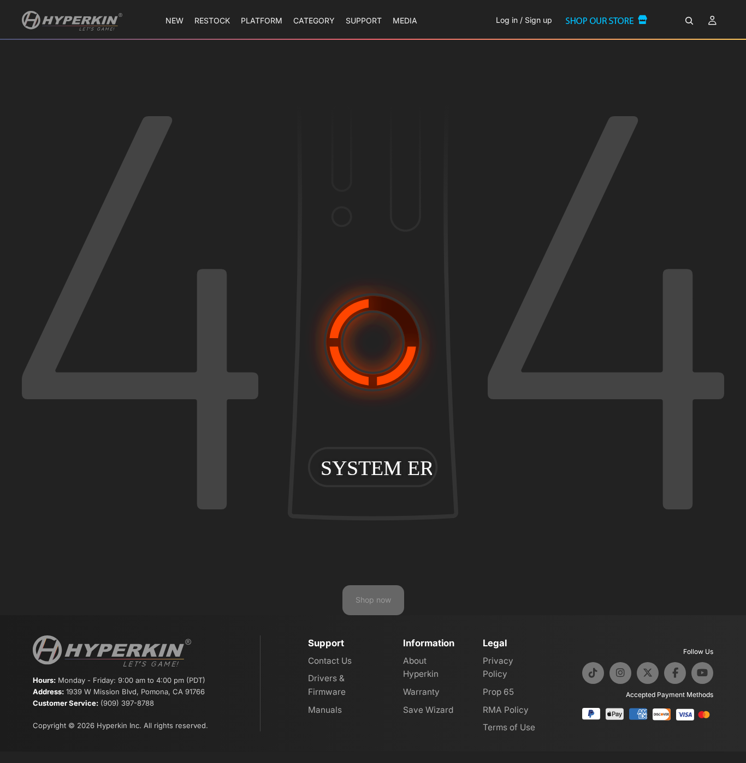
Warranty (421, 692)
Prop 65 (498, 692)
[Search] (689, 21)
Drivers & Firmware (327, 685)
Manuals (325, 710)
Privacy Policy (498, 668)
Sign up (538, 20)
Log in (507, 20)
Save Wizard (428, 710)
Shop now (373, 599)
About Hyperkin (421, 668)
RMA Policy (506, 710)
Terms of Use (509, 727)
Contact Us (330, 661)
